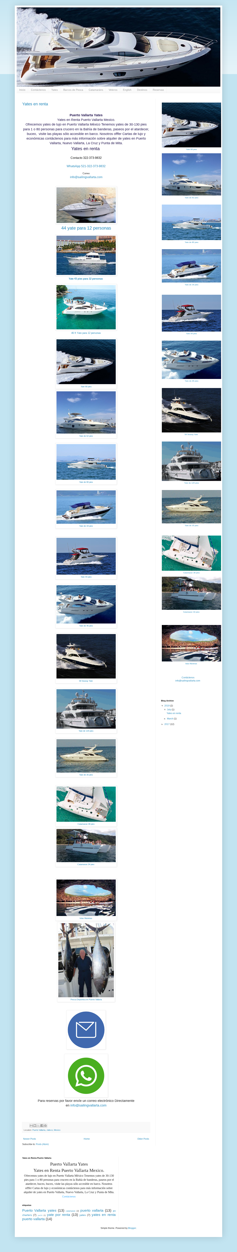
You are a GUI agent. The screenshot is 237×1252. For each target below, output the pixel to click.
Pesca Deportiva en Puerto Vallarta (86, 999)
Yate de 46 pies (86, 626)
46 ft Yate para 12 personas (86, 333)
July (169, 709)
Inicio (22, 89)
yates (82, 1214)
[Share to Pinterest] (45, 1125)
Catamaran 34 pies (86, 864)
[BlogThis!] (35, 1125)
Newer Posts (29, 1139)
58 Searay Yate (86, 681)
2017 (167, 724)
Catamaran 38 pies (86, 824)
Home (87, 1139)
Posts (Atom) (42, 1144)
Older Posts (143, 1139)
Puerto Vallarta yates (39, 1210)
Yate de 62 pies (86, 436)
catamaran (70, 1211)
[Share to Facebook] (42, 1125)
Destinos (142, 89)
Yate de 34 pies (86, 526)
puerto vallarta (92, 1210)
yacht (40, 1215)
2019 (167, 705)
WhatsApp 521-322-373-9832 (86, 166)
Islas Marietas (86, 918)
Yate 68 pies (86, 386)
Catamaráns (96, 89)
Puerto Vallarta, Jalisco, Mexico (46, 1130)
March (170, 718)
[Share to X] (38, 1125)
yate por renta (58, 1215)
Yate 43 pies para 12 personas (86, 278)
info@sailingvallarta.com (86, 177)
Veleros (113, 89)
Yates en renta (35, 104)
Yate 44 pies (86, 577)
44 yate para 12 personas (86, 227)
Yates (54, 89)
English (127, 89)
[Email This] (31, 1125)
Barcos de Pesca (73, 89)
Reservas (158, 89)
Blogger (132, 1228)
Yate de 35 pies (86, 775)
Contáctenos (38, 89)
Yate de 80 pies (86, 482)
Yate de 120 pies (86, 731)
